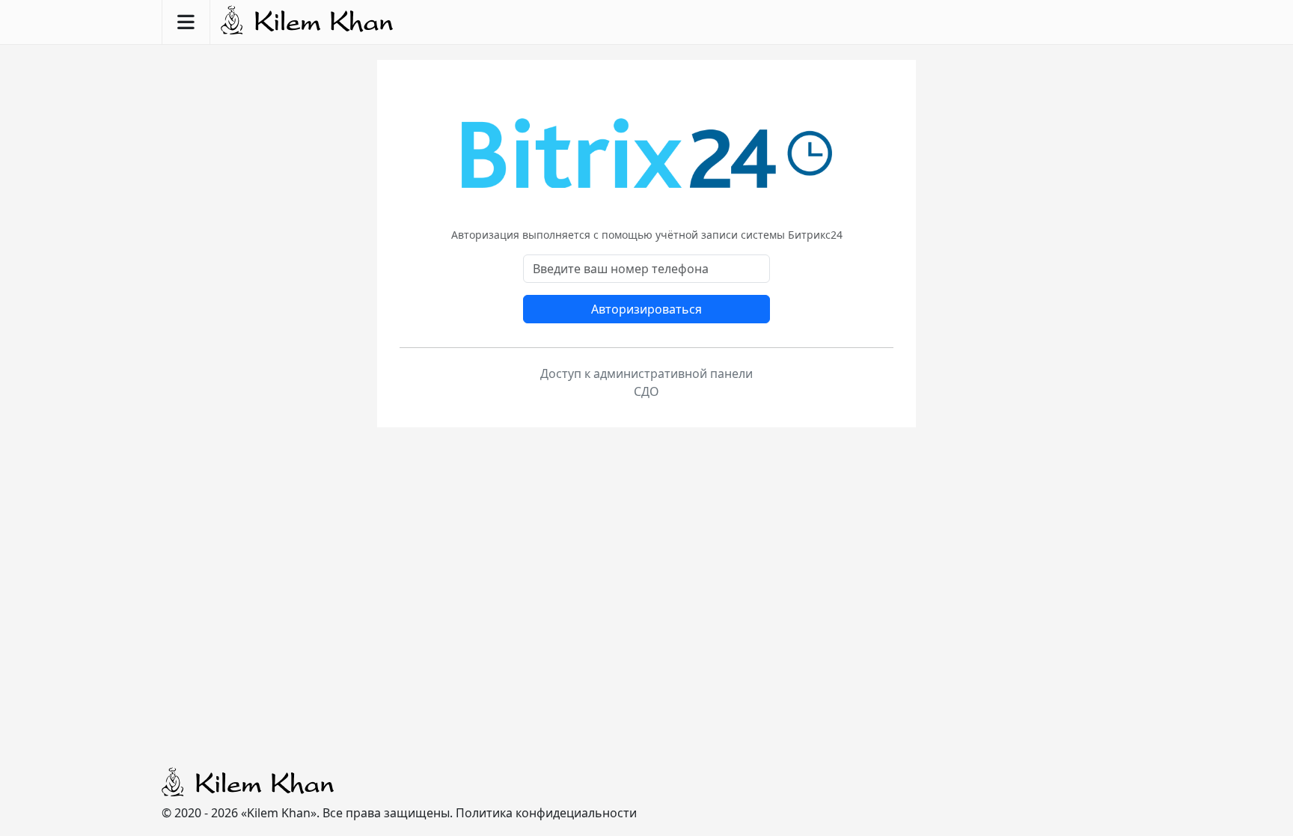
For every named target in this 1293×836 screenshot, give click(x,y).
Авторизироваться (646, 309)
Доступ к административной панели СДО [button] (646, 382)
